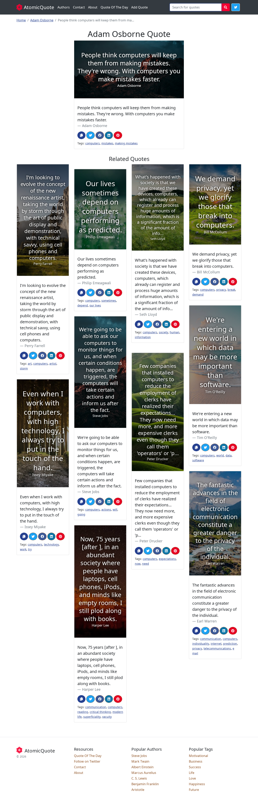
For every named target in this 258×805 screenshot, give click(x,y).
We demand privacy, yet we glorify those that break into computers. (214, 260)
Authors (63, 7)
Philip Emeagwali (96, 282)
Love (192, 778)
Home (21, 20)
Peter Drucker (150, 540)
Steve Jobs (90, 491)
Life (191, 772)
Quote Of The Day (114, 7)
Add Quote (139, 7)
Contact (79, 7)
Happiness (197, 784)
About (92, 7)
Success (195, 767)
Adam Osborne (41, 20)
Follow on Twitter (87, 761)
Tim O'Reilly (207, 437)
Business (195, 761)
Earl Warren (207, 621)
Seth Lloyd (148, 314)
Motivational (198, 756)
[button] (235, 7)
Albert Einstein (142, 767)
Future (194, 789)
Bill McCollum (208, 272)
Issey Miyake (35, 526)
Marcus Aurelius (143, 772)
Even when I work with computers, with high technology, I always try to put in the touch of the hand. (42, 509)
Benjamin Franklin (145, 784)
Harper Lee (91, 689)
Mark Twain (140, 761)
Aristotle (137, 789)
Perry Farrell (35, 345)
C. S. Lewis (139, 778)
